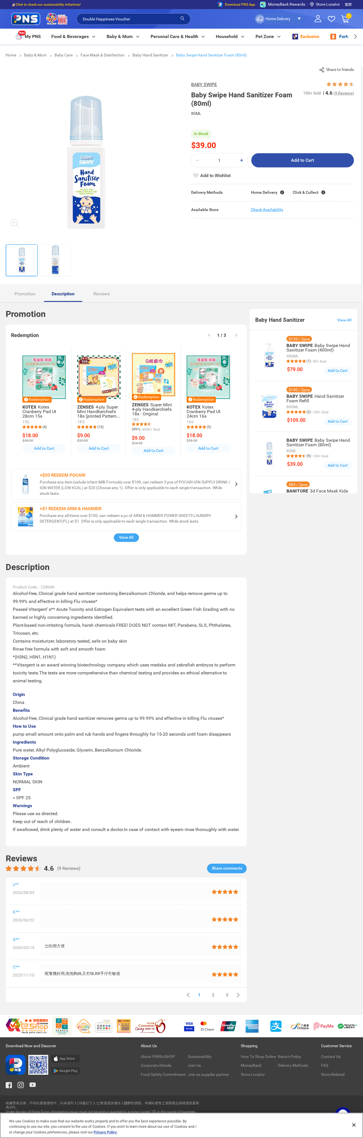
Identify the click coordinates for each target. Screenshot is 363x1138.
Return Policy (289, 1056)
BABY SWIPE (204, 84)
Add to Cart (302, 160)
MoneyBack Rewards (286, 4)
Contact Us (331, 1056)
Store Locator (328, 4)
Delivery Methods (293, 1065)
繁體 (348, 5)
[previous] (188, 995)
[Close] (354, 1125)
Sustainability (200, 1056)
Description (63, 293)
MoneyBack (251, 1065)
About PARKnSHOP (158, 1056)
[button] (279, 19)
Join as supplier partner (208, 1074)
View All (126, 537)
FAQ (324, 1065)
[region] (181, 1125)
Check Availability (267, 209)
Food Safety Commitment (163, 1074)
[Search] (182, 18)
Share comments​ (227, 868)
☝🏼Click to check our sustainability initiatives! (46, 5)
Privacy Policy (105, 1132)
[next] (355, 36)
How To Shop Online (258, 1056)
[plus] (241, 160)
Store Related (333, 1074)
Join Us (194, 1065)
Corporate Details (156, 1065)
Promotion (24, 293)
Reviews (101, 293)
